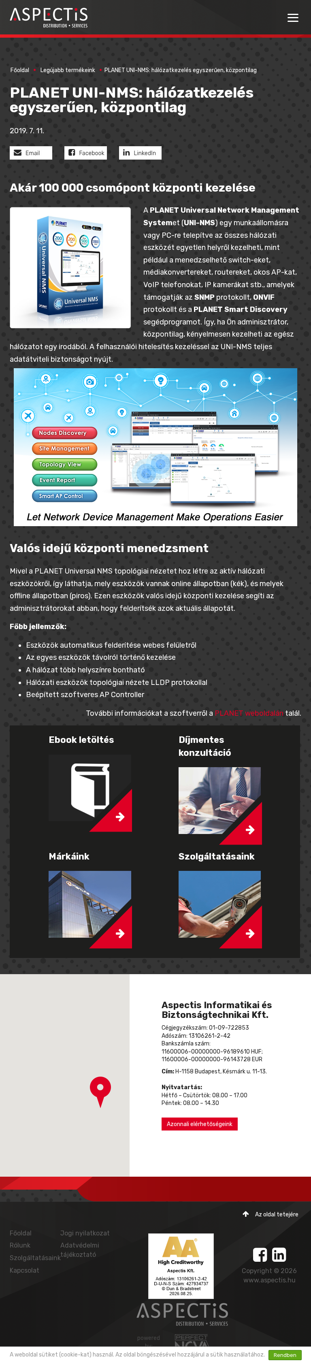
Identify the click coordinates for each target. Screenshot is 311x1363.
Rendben (285, 1355)
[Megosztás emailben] (37, 154)
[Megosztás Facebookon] (91, 154)
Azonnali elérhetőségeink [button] (199, 1124)
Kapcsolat (24, 1270)
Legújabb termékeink (67, 70)
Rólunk (20, 1245)
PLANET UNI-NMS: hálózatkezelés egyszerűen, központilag (180, 70)
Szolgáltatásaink (35, 1258)
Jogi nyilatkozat (85, 1233)
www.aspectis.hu (269, 1280)
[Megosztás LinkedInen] (146, 154)
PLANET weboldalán (249, 713)
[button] (100, 1092)
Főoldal (20, 70)
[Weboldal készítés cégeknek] (193, 1343)
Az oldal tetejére (276, 1214)
